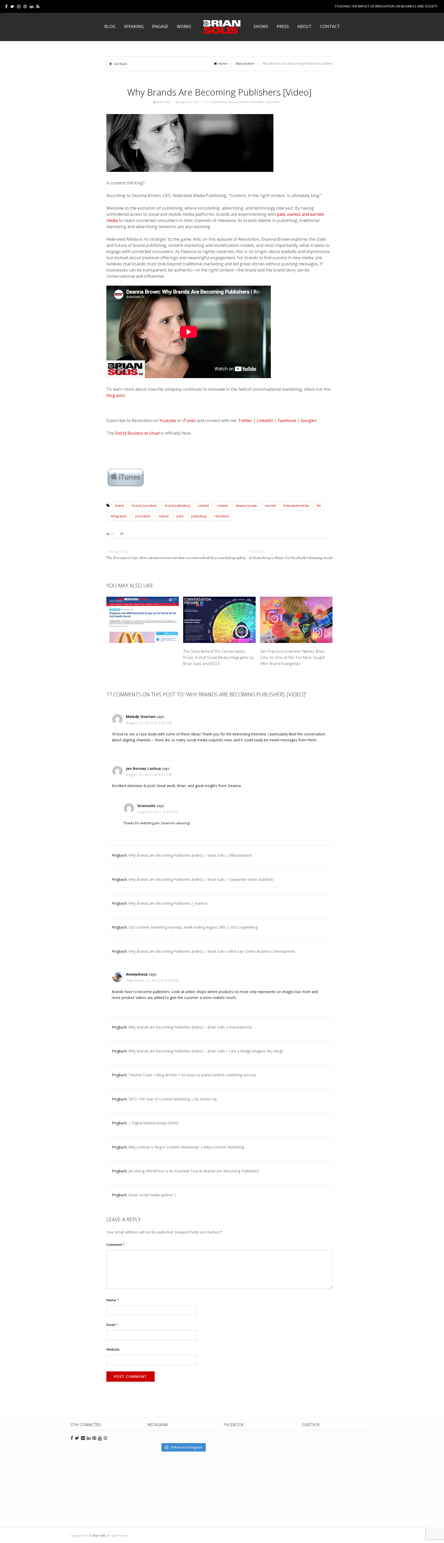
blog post (115, 395)
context (222, 505)
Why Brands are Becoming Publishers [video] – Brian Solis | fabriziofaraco (190, 855)
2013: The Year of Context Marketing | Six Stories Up (172, 1099)
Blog (109, 26)
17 (112, 533)
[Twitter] (12, 6)
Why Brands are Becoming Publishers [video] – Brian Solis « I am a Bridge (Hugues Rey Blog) (205, 1051)
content (203, 505)
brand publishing (177, 505)
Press (283, 26)
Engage (160, 26)
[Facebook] (6, 6)
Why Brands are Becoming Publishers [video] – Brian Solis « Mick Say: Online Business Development (211, 951)
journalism (143, 516)
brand (119, 505)
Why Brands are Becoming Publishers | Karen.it (168, 903)
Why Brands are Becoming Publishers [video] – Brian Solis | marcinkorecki (190, 1027)
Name (112, 1300)
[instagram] (19, 6)
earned (270, 505)
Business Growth (239, 102)
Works (184, 26)
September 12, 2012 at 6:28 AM (152, 980)
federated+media (296, 505)
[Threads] (25, 6)
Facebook (287, 420)
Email (112, 1324)
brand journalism (144, 505)
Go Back (120, 63)
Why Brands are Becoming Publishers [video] (219, 92)
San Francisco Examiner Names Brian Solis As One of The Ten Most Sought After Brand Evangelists (292, 657)
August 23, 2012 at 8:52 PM (149, 774)
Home (222, 63)
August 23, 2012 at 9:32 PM (157, 812)
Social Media (272, 102)
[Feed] (38, 6)
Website (112, 1349)
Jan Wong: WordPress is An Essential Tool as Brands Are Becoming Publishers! (193, 1170)
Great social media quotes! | (152, 1194)
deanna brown (246, 505)
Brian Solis (222, 27)
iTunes (189, 420)
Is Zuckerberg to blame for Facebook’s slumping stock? (290, 558)
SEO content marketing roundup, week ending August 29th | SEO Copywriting (192, 927)
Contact (330, 26)
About (304, 26)
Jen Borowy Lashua (143, 768)
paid (180, 516)
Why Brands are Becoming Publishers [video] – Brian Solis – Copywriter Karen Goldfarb (200, 879)
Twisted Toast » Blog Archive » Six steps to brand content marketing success (192, 1074)
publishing (198, 516)
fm (319, 505)
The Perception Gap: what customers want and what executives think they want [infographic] (175, 558)
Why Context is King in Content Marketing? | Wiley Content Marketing (186, 1147)
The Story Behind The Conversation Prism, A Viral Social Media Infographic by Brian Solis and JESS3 (218, 657)
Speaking (134, 26)
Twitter (245, 420)
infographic (118, 516)
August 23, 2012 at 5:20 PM (149, 722)
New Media (257, 102)
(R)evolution (245, 63)
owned (164, 516)
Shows (261, 26)
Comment (115, 1244)
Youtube (168, 420)
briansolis (146, 805)
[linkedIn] (31, 6)
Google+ (309, 420)
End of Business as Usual (137, 433)
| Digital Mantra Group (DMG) (153, 1122)
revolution (221, 516)
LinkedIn (265, 420)
